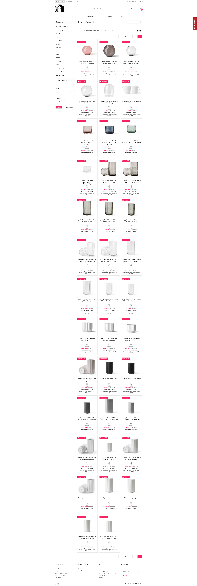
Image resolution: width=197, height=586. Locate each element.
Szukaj (59, 107)
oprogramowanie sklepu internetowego (134, 583)
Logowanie (79, 568)
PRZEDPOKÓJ (60, 51)
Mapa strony (58, 577)
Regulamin (120, 16)
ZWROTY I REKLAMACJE (61, 575)
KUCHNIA (59, 40)
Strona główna (78, 16)
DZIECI (58, 58)
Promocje (100, 16)
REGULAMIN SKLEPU (60, 570)
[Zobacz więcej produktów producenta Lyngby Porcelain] (87, 68)
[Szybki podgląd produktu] (88, 41)
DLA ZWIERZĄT (61, 75)
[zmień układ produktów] (137, 30)
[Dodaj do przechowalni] (91, 41)
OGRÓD (58, 61)
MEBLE (58, 65)
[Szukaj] (132, 8)
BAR (57, 37)
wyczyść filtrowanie (70, 107)
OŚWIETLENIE (60, 68)
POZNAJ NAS (58, 568)
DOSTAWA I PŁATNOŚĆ (61, 573)
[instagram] (58, 583)
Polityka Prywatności (60, 572)
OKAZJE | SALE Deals (62, 27)
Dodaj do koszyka (87, 75)
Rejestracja (79, 570)
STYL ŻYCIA (59, 30)
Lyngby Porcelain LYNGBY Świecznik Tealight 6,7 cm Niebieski (109, 142)
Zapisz (126, 575)
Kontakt (110, 16)
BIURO (58, 54)
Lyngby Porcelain (62, 101)
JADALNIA (59, 34)
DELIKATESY (60, 71)
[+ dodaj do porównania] (95, 41)
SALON (58, 44)
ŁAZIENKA (59, 47)
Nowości (90, 16)
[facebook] (56, 583)
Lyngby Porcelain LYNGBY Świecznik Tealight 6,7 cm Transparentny (87, 182)
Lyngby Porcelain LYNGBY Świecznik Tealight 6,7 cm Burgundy (87, 142)
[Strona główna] (61, 8)
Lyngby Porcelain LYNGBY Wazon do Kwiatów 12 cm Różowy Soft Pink (87, 379)
